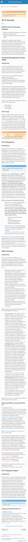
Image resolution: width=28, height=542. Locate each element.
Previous (5, 529)
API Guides (6, 6)
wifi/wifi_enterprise (10, 236)
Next (23, 529)
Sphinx (8, 538)
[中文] (3, 23)
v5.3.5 (14, 15)
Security (12, 398)
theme (14, 538)
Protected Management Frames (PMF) (14, 431)
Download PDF (22, 540)
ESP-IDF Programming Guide (15, 2)
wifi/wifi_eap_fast (14, 239)
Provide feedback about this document (14, 526)
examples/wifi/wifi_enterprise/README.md (16, 244)
